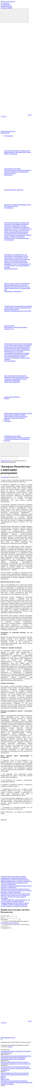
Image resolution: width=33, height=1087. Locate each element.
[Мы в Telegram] (14, 61)
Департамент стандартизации (13, 254)
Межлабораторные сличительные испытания (16, 1056)
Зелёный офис (15, 225)
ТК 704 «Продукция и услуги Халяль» (16, 256)
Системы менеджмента (22, 238)
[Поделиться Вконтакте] (14, 835)
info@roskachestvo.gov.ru (8, 131)
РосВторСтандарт (9, 238)
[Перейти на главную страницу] (8, 1)
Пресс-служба (26, 152)
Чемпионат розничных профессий (14, 418)
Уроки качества (14, 309)
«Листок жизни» (21, 235)
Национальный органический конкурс (15, 416)
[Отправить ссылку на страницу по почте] (14, 875)
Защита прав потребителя (12, 397)
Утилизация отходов (17, 227)
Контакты (12, 173)
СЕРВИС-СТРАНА (20, 415)
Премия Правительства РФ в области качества (17, 205)
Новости (6, 419)
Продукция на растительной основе (16, 232)
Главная (3, 460)
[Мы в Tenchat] (14, 88)
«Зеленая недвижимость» (17, 236)
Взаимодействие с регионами (13, 152)
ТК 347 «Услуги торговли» (20, 264)
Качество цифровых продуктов (15, 285)
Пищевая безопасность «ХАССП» (16, 228)
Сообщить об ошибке (7, 1084)
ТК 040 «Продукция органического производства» (17, 258)
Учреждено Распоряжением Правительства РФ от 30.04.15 (6, 5)
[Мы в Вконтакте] (14, 35)
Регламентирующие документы (13, 170)
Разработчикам (27, 1082)
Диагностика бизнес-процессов (10, 1056)
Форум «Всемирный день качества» (15, 1062)
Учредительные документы (12, 168)
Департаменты (25, 150)
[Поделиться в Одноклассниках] (14, 848)
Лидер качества (8, 415)
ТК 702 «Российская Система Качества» (15, 255)
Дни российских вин (24, 1063)
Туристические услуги (15, 230)
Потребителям (5, 133)
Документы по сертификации (19, 172)
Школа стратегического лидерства (18, 306)
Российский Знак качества (12, 222)
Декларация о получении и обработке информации (14, 1081)
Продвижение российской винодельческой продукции (17, 347)
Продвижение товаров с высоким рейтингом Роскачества (17, 349)
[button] (15, 450)
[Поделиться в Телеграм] (14, 861)
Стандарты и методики (15, 1068)
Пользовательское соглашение (10, 1081)
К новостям (5, 477)
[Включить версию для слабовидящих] (15, 15)
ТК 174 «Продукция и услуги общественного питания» (17, 265)
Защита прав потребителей (17, 1059)
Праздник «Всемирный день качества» (12, 1062)
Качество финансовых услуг (12, 285)
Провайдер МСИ (9, 325)
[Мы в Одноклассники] (14, 48)
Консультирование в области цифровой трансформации (15, 379)
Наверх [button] (3, 1085)
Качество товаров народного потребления (16, 283)
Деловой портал (9, 306)
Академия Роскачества (21, 306)
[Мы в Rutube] (14, 101)
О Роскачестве (8, 150)
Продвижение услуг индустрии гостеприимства (13, 352)
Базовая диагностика (10, 204)
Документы (27, 1051)
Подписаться (4, 926)
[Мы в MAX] (14, 75)
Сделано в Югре (14, 232)
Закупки (7, 173)
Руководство (17, 150)
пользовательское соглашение (10, 922)
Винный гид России (24, 286)
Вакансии (7, 154)
